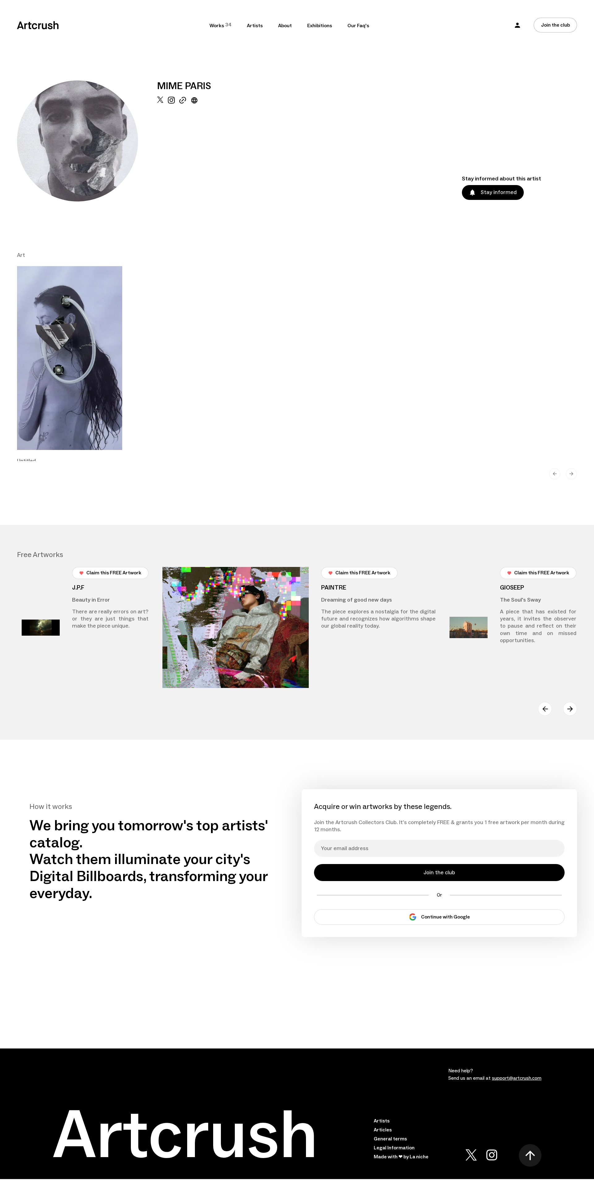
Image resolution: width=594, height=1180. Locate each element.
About (285, 26)
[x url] (160, 149)
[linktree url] (182, 149)
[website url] (194, 149)
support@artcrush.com (516, 1078)
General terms (390, 1139)
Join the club (555, 25)
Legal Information (394, 1148)
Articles (383, 1130)
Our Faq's (358, 26)
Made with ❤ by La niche (401, 1157)
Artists (255, 26)
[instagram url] (171, 149)
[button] (517, 25)
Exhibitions (319, 26)
